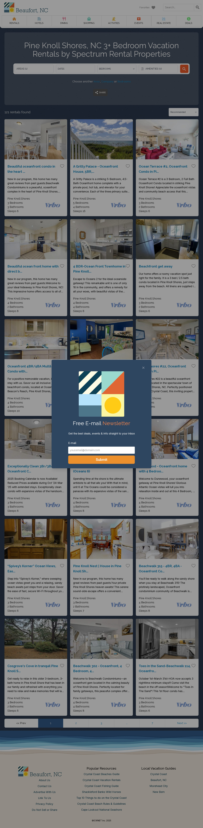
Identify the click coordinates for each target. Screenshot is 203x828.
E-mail (72, 443)
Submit (101, 459)
